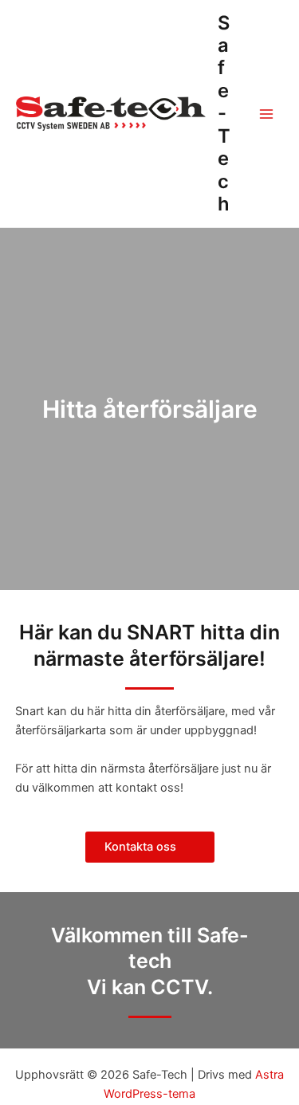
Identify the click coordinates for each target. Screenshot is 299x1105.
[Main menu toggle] (266, 114)
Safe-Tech (224, 113)
